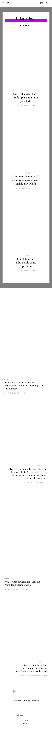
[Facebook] (23, 708)
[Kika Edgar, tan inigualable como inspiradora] (26, 226)
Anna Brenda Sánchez (26, 188)
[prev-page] (23, 277)
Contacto (35, 701)
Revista (26, 90)
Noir (26, 721)
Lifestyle (26, 173)
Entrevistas (42, 465)
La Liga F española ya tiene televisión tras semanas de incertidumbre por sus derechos (31, 668)
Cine (6, 379)
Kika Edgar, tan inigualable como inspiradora (26, 262)
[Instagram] (29, 708)
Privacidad (17, 701)
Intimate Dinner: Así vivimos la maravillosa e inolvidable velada (26, 180)
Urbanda (26, 724)
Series (7, 578)
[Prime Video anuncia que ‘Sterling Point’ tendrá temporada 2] (26, 534)
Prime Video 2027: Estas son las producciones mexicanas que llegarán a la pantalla (23, 385)
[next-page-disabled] (27, 277)
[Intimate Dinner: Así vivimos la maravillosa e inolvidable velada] (26, 144)
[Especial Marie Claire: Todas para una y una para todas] (26, 61)
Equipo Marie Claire (26, 106)
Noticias (27, 701)
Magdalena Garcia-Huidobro (17, 589)
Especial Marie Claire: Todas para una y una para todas (26, 97)
